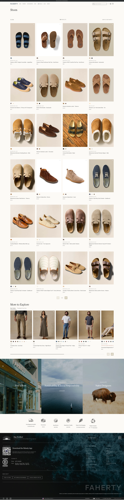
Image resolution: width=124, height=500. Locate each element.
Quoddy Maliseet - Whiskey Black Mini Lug (19, 243)
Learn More (62, 390)
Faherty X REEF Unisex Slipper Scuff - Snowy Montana (49, 290)
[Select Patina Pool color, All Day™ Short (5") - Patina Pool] (88, 341)
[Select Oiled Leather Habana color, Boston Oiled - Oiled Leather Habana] (63, 239)
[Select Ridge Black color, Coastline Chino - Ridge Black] (13, 341)
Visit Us (21, 390)
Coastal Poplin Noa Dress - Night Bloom (42, 345)
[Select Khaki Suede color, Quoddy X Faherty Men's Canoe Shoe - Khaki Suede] (63, 286)
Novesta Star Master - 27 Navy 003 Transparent (21, 107)
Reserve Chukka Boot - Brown (43, 197)
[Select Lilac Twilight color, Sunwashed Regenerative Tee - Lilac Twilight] (108, 341)
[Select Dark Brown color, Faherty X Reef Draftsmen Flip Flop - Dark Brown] (37, 58)
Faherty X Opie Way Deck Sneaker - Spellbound (99, 198)
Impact (107, 450)
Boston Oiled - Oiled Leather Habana (71, 243)
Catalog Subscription (90, 456)
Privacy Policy (97, 498)
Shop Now (103, 390)
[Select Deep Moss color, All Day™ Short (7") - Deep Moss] (83, 341)
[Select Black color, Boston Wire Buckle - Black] (39, 103)
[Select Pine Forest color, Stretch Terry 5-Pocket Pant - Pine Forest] (59, 341)
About (48, 3)
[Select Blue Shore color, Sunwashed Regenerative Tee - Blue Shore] (113, 341)
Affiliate (107, 458)
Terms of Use (88, 460)
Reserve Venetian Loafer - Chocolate (45, 151)
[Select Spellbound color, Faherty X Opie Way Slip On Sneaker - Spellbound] (11, 286)
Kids (35, 3)
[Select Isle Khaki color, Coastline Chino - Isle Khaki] (11, 341)
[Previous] (1, 0)
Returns (87, 455)
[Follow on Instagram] (10, 498)
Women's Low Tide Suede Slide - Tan (97, 107)
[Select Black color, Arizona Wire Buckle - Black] (92, 58)
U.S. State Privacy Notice (107, 498)
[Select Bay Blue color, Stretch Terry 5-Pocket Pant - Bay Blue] (63, 341)
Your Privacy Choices (90, 467)
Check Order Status (35, 477)
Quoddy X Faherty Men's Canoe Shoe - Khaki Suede (74, 290)
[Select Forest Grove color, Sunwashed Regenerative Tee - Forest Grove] (111, 341)
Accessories (30, 3)
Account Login (89, 450)
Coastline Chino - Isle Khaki (16, 345)
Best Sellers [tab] (13, 308)
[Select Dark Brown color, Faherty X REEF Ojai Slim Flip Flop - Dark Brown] (63, 58)
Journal (107, 456)
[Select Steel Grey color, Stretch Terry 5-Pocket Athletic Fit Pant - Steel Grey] (65, 341)
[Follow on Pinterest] (4, 498)
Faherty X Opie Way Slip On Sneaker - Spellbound (21, 290)
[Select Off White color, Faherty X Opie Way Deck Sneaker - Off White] (92, 194)
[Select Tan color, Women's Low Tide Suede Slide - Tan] (90, 103)
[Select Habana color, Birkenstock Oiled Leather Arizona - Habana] (90, 286)
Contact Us (88, 448)
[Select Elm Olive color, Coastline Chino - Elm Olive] (17, 341)
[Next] (122, 0)
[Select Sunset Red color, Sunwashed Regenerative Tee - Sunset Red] (106, 341)
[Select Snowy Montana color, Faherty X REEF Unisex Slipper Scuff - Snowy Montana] (37, 286)
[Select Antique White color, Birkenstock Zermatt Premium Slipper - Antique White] (92, 149)
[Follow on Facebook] (7, 498)
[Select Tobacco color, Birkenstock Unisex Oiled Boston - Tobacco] (11, 194)
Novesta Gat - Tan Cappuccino (43, 243)
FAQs (87, 452)
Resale (40, 3)
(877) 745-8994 (18, 461)
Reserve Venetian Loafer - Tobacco (71, 106)
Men (20, 3)
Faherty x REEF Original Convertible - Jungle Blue (21, 62)
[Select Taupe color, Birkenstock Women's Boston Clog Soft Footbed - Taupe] (90, 239)
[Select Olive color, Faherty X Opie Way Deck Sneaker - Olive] (94, 194)
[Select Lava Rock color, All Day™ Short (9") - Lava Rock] (86, 341)
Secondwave (95, 427)
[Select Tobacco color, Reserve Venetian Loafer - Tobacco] (63, 103)
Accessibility (87, 498)
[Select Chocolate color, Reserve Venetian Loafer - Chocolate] (66, 103)
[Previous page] (58, 297)
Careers (108, 461)
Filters (12, 19)
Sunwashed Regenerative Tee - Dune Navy (111, 347)
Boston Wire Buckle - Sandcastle (44, 107)
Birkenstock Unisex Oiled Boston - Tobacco (20, 198)
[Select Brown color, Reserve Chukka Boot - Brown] (37, 194)
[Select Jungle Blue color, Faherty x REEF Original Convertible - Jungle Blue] (11, 58)
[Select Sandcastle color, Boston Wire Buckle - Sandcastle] (37, 103)
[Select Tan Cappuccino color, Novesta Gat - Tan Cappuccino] (37, 239)
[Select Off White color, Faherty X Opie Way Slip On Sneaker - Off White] (13, 286)
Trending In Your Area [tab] (21, 308)
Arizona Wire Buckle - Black (69, 153)
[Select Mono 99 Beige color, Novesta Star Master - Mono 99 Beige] (13, 103)
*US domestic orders (30, 426)
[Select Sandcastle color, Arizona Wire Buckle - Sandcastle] (90, 58)
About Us (108, 448)
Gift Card (88, 453)
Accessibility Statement (90, 458)
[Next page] (66, 297)
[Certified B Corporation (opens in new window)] (5, 462)
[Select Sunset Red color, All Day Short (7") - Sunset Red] (81, 341)
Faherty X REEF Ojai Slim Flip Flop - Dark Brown (73, 62)
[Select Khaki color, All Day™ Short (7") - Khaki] (79, 341)
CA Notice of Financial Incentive (90, 462)
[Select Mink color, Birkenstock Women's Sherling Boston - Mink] (11, 149)
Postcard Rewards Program (112, 452)
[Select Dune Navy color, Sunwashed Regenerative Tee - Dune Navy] (102, 341)
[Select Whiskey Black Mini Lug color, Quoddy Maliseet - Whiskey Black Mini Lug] (11, 239)
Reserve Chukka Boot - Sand (69, 197)
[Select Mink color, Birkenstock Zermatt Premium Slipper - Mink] (90, 149)
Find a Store (7, 477)
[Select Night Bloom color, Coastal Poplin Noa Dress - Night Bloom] (34, 341)
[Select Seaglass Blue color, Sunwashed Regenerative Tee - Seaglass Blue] (104, 341)
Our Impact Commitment (80, 427)
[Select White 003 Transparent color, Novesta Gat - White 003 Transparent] (39, 239)
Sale (45, 3)
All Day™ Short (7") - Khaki (84, 345)
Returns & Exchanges (20, 477)
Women (24, 3)
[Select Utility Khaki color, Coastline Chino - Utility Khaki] (24, 341)
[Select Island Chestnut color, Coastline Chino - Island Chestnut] (15, 341)
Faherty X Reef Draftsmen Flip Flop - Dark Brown (47, 62)
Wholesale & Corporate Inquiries (111, 464)
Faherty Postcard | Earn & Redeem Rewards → (62, 0)
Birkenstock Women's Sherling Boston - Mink (20, 153)
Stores (107, 460)
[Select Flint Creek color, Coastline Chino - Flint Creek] (20, 341)
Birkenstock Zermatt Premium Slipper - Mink (99, 153)
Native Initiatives (109, 455)
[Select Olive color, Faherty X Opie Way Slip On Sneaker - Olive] (15, 286)
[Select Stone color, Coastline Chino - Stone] (22, 341)
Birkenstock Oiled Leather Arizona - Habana (99, 290)
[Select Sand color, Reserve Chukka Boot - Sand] (39, 194)
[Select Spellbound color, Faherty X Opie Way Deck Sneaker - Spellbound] (90, 194)
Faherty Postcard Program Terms (91, 465)
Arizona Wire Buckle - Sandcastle (96, 62)
